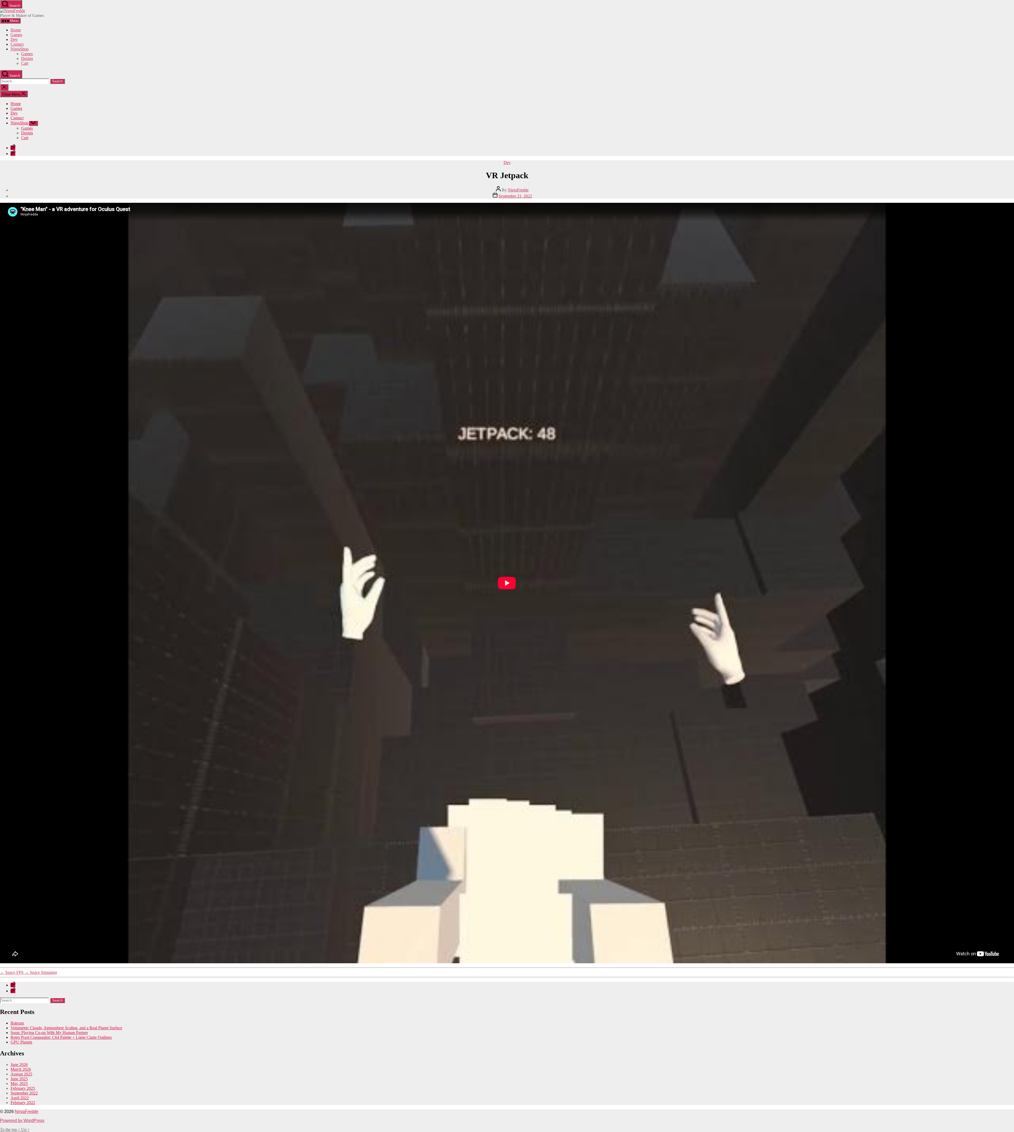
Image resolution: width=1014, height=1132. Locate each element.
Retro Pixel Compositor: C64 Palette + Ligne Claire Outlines (61, 1037)
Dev (14, 39)
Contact (17, 44)
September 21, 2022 (515, 196)
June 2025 (19, 1079)
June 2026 (19, 1064)
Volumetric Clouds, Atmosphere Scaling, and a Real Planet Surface (66, 1028)
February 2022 (23, 1102)
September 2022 (24, 1093)
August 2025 (21, 1074)
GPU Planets (21, 1042)
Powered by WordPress (22, 1120)
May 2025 (19, 1083)
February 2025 (23, 1088)
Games (16, 34)
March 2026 (21, 1069)
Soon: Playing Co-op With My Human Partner (49, 1032)
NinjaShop (20, 49)
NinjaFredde (518, 190)
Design (27, 58)
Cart (24, 63)
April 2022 (20, 1098)
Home (16, 30)
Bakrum (17, 1023)
